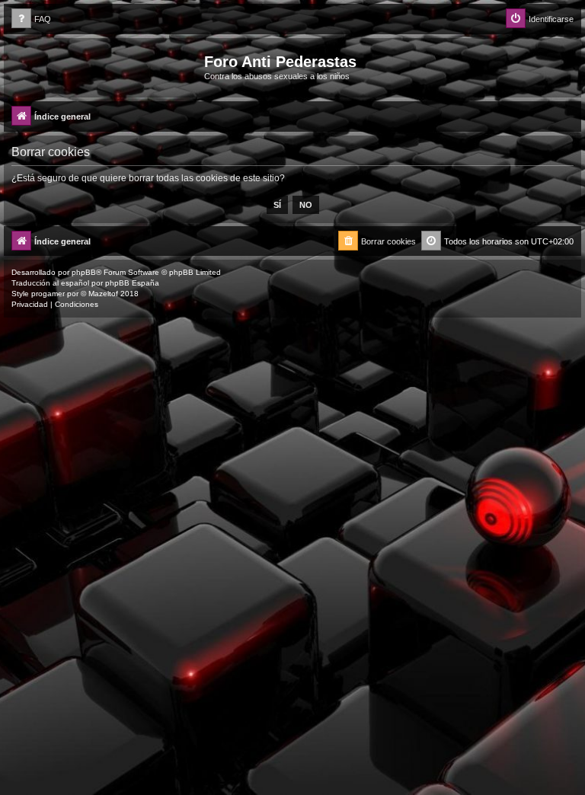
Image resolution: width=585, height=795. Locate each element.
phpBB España (132, 283)
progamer (48, 293)
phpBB (84, 272)
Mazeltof (103, 293)
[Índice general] (106, 66)
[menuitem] (31, 19)
